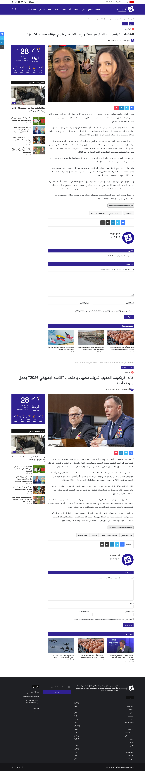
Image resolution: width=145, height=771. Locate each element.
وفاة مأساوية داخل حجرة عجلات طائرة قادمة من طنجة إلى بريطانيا (28, 109)
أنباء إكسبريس (126, 40)
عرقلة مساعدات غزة (97, 213)
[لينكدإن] (121, 108)
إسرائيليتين (127, 213)
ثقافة (56, 9)
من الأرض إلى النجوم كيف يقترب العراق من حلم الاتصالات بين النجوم (21, 139)
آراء (70, 9)
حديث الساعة (129, 722)
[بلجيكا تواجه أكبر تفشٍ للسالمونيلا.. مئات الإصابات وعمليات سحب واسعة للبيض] (120, 337)
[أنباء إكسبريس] (125, 9)
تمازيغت (130, 716)
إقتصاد (63, 9)
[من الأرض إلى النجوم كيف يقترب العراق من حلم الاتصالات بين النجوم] (39, 140)
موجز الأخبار (32, 9)
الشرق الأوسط (127, 735)
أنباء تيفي (42, 9)
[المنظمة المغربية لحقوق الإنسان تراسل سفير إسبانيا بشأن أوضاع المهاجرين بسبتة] (91, 337)
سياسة (98, 9)
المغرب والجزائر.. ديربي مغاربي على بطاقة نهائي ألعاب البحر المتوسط (21, 118)
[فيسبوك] (132, 108)
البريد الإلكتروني (129, 302)
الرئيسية (130, 19)
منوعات (130, 755)
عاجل (131, 745)
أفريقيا (129, 729)
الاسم (132, 295)
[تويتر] (127, 108)
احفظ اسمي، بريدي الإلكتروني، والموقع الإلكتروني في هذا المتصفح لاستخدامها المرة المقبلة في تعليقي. (103, 310)
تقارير (76, 9)
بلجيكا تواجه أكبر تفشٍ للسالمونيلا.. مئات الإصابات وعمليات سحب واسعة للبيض (122, 348)
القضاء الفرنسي (114, 213)
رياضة (50, 9)
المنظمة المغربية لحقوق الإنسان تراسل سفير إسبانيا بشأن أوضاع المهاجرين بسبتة (91, 348)
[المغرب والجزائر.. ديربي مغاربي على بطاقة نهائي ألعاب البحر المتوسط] (39, 121)
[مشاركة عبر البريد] (108, 222)
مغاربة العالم (129, 752)
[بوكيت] (116, 108)
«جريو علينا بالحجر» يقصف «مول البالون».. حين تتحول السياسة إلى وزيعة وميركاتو (21, 149)
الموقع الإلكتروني (84, 302)
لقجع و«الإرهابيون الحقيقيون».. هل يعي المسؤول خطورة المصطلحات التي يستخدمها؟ (22, 129)
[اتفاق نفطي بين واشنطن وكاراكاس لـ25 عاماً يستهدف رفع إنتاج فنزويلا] (61, 337)
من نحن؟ (36, 711)
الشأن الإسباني (127, 732)
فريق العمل (36, 708)
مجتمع (90, 9)
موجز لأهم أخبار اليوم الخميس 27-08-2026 (116, 2)
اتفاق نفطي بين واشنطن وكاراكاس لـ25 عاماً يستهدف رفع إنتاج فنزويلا (61, 348)
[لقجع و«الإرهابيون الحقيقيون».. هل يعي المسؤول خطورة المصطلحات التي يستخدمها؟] (39, 130)
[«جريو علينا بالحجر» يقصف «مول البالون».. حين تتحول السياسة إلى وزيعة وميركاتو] (39, 150)
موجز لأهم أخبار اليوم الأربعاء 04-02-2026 (119, 255)
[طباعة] (102, 222)
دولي (83, 9)
